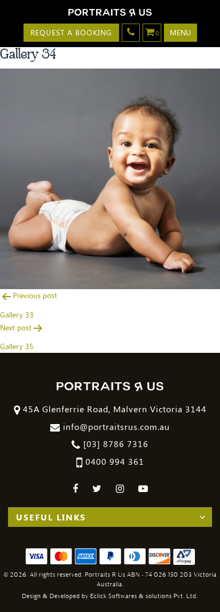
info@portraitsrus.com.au (115, 426)
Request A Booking (71, 32)
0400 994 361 (113, 461)
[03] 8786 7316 (114, 443)
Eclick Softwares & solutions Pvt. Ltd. (144, 596)
